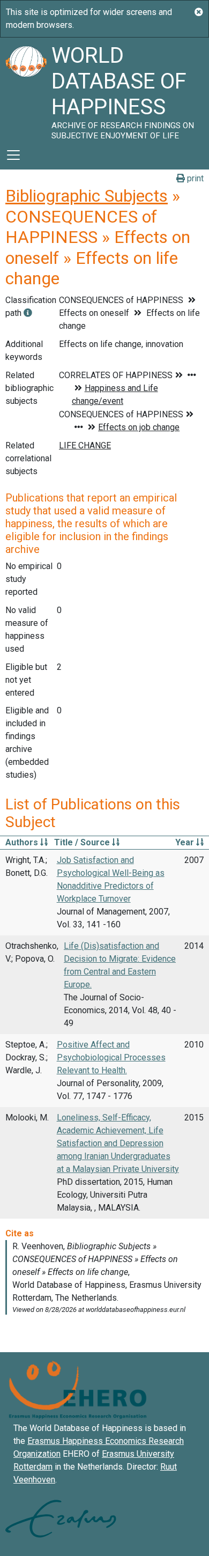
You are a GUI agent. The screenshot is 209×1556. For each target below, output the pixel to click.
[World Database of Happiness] (25, 89)
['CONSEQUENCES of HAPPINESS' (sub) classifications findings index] (28, 313)
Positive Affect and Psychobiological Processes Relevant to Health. (111, 1057)
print (194, 178)
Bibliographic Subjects (86, 196)
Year (185, 842)
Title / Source (83, 842)
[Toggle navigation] (13, 155)
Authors (22, 842)
